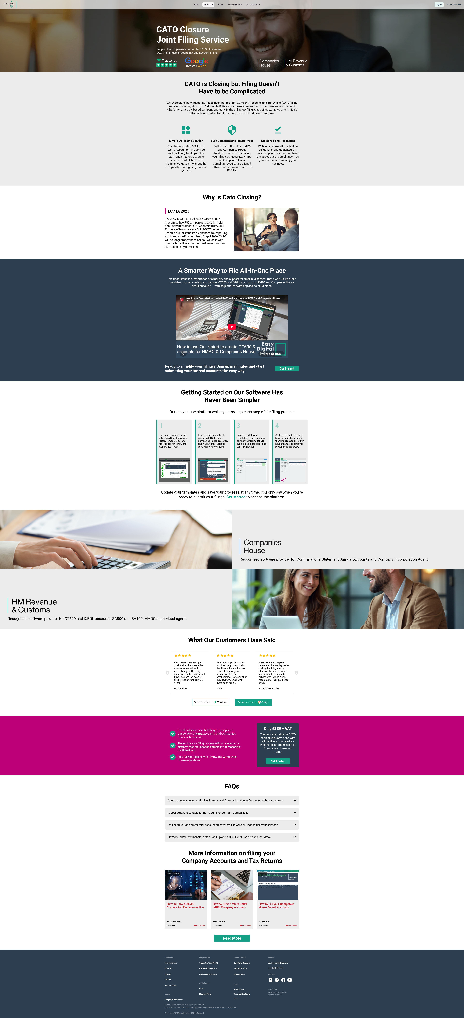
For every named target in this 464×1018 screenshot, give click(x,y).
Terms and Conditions (242, 994)
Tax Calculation (170, 985)
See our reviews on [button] (210, 702)
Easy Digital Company (242, 963)
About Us (168, 968)
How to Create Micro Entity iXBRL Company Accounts (230, 905)
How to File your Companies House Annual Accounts (276, 905)
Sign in (439, 5)
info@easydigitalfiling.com (278, 963)
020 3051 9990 (456, 4)
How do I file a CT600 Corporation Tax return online (185, 905)
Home (196, 4)
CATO (201, 988)
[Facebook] (283, 980)
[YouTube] (289, 980)
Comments (200, 926)
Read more (171, 926)
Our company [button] (252, 4)
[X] (270, 980)
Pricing (220, 4)
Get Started (287, 368)
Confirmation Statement (208, 974)
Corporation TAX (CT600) (208, 963)
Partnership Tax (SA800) (208, 968)
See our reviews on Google (253, 702)
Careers (168, 980)
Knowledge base (235, 4)
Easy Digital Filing (240, 968)
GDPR (236, 999)
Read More (232, 938)
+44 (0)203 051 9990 (275, 968)
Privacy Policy (239, 989)
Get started (235, 497)
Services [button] (207, 4)
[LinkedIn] (277, 980)
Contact (168, 974)
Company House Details (173, 1000)
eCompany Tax (239, 974)
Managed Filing (205, 994)
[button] (167, 673)
